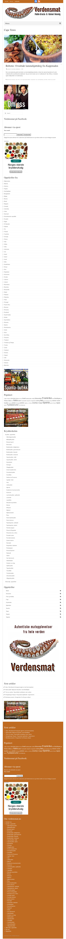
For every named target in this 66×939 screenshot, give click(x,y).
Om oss (11, 1)
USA (5, 357)
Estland (6, 226)
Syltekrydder (9, 565)
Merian (8, 505)
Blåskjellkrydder (10, 439)
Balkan (17, 398)
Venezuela (6, 360)
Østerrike (6, 365)
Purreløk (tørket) (10, 538)
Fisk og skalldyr (10, 596)
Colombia (6, 209)
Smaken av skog (10, 563)
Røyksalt (8, 553)
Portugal (6, 302)
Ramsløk (8, 543)
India (5, 246)
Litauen (6, 282)
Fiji (4, 229)
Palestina (6, 297)
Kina (5, 269)
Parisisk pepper (10, 527)
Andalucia (9, 398)
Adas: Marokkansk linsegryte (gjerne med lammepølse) (19, 687)
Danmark (6, 214)
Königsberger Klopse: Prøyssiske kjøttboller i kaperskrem (19, 694)
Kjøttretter (18, 69)
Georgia (6, 236)
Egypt (5, 221)
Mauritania (6, 284)
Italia (5, 261)
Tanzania (6, 337)
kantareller (24, 400)
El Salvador (7, 224)
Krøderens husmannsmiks (13, 490)
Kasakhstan (7, 264)
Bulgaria (6, 203)
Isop (7, 482)
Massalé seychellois (11, 502)
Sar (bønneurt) (10, 558)
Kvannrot (8, 492)
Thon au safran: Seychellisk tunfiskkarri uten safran (18, 692)
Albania (6, 183)
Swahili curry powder (51, 79)
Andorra (6, 186)
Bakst (7, 590)
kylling (38, 400)
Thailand (6, 340)
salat (26, 403)
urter (17, 405)
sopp (40, 403)
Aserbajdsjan (7, 191)
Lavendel (8, 497)
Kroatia (6, 277)
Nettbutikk (17, 1)
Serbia (5, 317)
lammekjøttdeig (40, 79)
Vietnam (6, 362)
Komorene (6, 274)
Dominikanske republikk (10, 216)
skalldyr (35, 403)
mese (54, 400)
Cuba (5, 211)
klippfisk (28, 400)
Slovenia (6, 322)
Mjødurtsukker (10, 512)
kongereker (33, 400)
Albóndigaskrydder (11, 437)
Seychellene (7, 319)
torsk (5, 405)
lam (36, 79)
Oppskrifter (8, 931)
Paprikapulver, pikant (11, 525)
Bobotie (13, 79)
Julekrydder (9, 485)
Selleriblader (9, 560)
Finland (6, 231)
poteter (22, 403)
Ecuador (6, 219)
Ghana (5, 239)
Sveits (5, 330)
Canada (6, 206)
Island (5, 256)
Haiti (5, 241)
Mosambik (6, 289)
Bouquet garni (10, 442)
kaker (19, 400)
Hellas (5, 244)
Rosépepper (9, 548)
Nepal (5, 292)
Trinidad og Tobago (9, 342)
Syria (5, 332)
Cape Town (18, 79)
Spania (6, 325)
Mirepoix (8, 507)
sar (28, 403)
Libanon (6, 279)
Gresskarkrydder (10, 472)
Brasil (5, 201)
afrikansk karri (9, 79)
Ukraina (6, 352)
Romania (6, 309)
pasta (13, 403)
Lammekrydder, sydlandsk (13, 495)
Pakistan (6, 294)
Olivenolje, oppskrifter (10, 581)
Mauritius (6, 287)
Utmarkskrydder (10, 575)
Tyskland (6, 350)
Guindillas (8, 474)
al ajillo (5, 398)
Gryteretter (13, 69)
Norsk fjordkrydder (11, 517)
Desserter (8, 593)
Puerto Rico (7, 304)
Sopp (7, 611)
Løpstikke (8, 500)
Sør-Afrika (45, 79)
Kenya (5, 267)
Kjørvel (8, 487)
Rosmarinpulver (10, 550)
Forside (6, 1)
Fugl (7, 599)
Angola (6, 188)
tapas (58, 403)
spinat (51, 403)
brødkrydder (28, 398)
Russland (6, 312)
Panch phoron (10, 520)
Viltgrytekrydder (10, 578)
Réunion (6, 307)
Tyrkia (5, 347)
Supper (8, 614)
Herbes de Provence (11, 477)
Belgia (5, 196)
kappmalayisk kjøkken (26, 79)
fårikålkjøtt (57, 398)
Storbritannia (7, 327)
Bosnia (5, 198)
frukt (53, 398)
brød (24, 398)
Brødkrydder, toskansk (12, 454)
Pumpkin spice (10, 535)
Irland (5, 254)
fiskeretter (38, 398)
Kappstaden (33, 79)
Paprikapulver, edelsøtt (12, 522)
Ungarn (6, 355)
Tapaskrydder (9, 568)
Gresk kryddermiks (11, 469)
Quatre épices (10, 540)
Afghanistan (7, 181)
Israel (5, 259)
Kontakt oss (9, 822)
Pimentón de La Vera (11, 532)
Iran (5, 251)
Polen (5, 299)
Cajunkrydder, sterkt (11, 459)
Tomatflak (8, 570)
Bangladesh (7, 193)
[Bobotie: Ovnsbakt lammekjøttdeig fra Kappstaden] (33, 48)
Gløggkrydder (9, 467)
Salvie (7, 555)
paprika (10, 403)
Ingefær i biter (10, 480)
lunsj (51, 400)
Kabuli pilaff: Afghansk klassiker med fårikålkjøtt (17, 689)
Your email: (7, 130)
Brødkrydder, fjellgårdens (12, 447)
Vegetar (8, 617)
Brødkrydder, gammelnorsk (13, 449)
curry (21, 79)
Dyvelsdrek (9, 462)
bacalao (13, 398)
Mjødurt (8, 510)
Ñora (7, 515)
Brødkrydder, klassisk (11, 452)
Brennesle (9, 444)
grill (61, 398)
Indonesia (6, 249)
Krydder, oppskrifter (10, 434)
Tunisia (6, 345)
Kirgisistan (6, 272)
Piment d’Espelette (11, 530)
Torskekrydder (10, 573)
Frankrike (6, 234)
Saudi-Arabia (7, 314)
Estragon (8, 464)
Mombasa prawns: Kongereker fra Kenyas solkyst (18, 697)
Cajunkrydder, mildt (11, 457)
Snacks (8, 608)
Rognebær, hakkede (11, 545)
